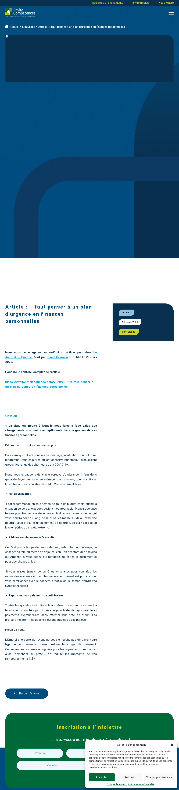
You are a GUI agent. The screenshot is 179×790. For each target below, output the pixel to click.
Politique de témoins (117, 784)
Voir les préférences (159, 777)
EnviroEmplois (140, 3)
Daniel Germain (57, 357)
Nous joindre (166, 3)
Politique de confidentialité (141, 784)
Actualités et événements (107, 3)
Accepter (102, 777)
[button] (172, 744)
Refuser (129, 777)
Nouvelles (28, 27)
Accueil (14, 27)
